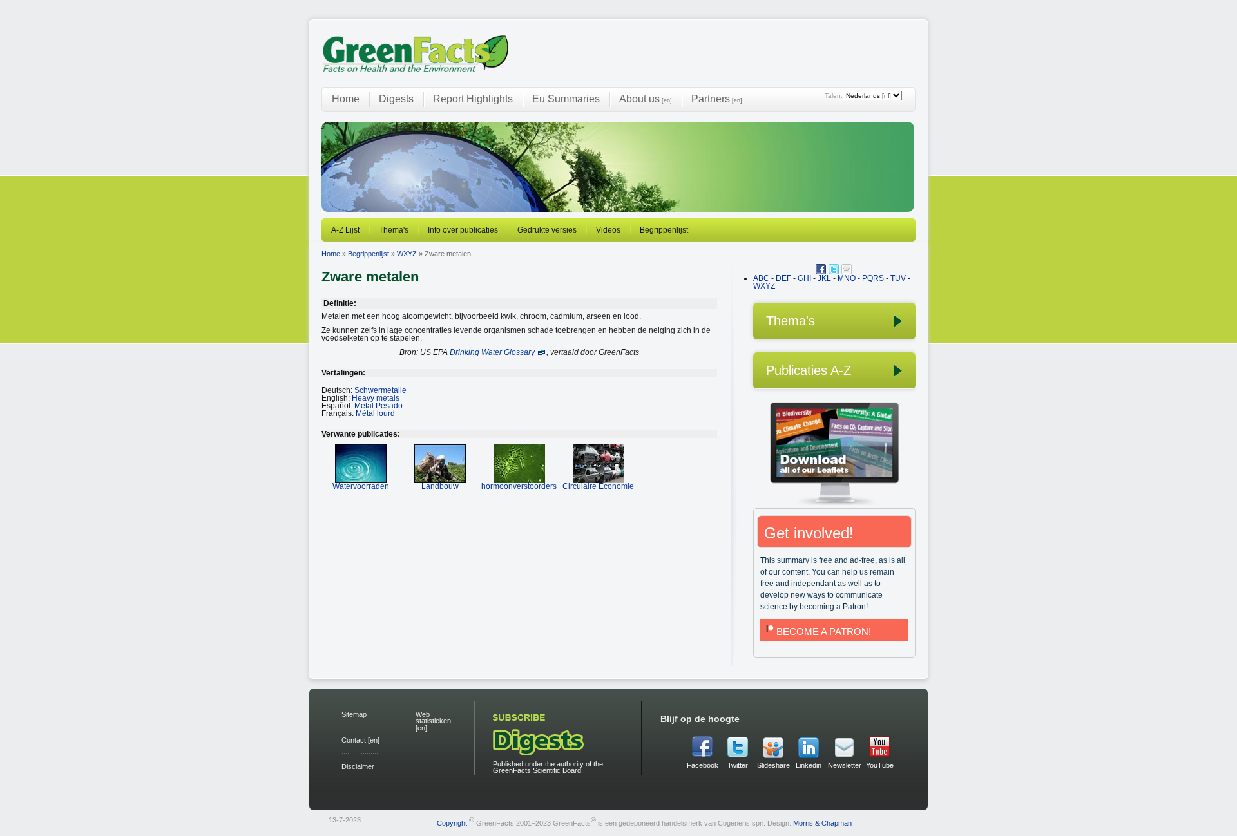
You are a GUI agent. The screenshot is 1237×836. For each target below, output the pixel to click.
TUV (898, 278)
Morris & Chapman (822, 822)
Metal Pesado (378, 405)
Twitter (737, 765)
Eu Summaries (566, 98)
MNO (847, 278)
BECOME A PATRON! (823, 631)
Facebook (702, 765)
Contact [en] (360, 740)
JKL (824, 278)
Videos (608, 229)
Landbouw (440, 486)
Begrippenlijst (664, 229)
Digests (396, 98)
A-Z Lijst (345, 229)
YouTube (880, 765)
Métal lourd (375, 413)
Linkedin (808, 765)
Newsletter (844, 765)
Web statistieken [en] (433, 721)
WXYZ (407, 254)
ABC (761, 278)
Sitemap (354, 714)
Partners (716, 98)
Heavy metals (375, 398)
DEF (783, 278)
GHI (804, 278)
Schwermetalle (380, 390)
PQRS (873, 278)
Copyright (452, 822)
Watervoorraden (360, 486)
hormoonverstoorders (519, 486)
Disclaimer (357, 766)
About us (645, 98)
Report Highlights (473, 98)
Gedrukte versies (547, 229)
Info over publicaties (463, 229)
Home (346, 98)
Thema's (393, 229)
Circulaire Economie (598, 486)
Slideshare (773, 765)
